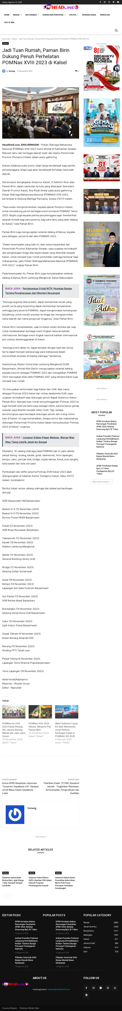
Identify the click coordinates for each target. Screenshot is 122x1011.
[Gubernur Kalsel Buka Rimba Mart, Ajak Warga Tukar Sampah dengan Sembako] (14, 865)
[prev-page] (4, 896)
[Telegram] (100, 988)
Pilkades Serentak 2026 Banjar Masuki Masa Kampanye (107, 456)
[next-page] (9, 896)
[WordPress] (86, 995)
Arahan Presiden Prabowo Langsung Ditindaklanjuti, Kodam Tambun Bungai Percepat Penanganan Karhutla (107, 441)
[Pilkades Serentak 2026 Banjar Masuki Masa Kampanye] (89, 456)
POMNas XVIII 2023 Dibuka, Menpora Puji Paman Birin (40, 726)
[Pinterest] (40, 79)
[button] (116, 30)
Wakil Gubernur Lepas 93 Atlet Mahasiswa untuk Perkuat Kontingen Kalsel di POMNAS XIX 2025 (66, 729)
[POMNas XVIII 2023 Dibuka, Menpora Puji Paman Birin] (40, 712)
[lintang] (4, 71)
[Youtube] (118, 2)
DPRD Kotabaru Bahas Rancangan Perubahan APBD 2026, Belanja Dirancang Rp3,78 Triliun (26, 926)
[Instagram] (105, 2)
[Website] (108, 988)
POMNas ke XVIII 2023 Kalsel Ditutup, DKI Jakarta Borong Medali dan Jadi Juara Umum (13, 729)
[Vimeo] (113, 2)
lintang (12, 71)
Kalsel (14, 38)
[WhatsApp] (48, 79)
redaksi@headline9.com (58, 989)
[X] (109, 2)
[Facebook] (100, 2)
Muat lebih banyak (100, 481)
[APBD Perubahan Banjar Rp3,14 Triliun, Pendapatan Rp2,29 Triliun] (89, 468)
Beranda (6, 38)
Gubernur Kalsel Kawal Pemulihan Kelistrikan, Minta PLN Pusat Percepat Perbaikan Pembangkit (65, 883)
